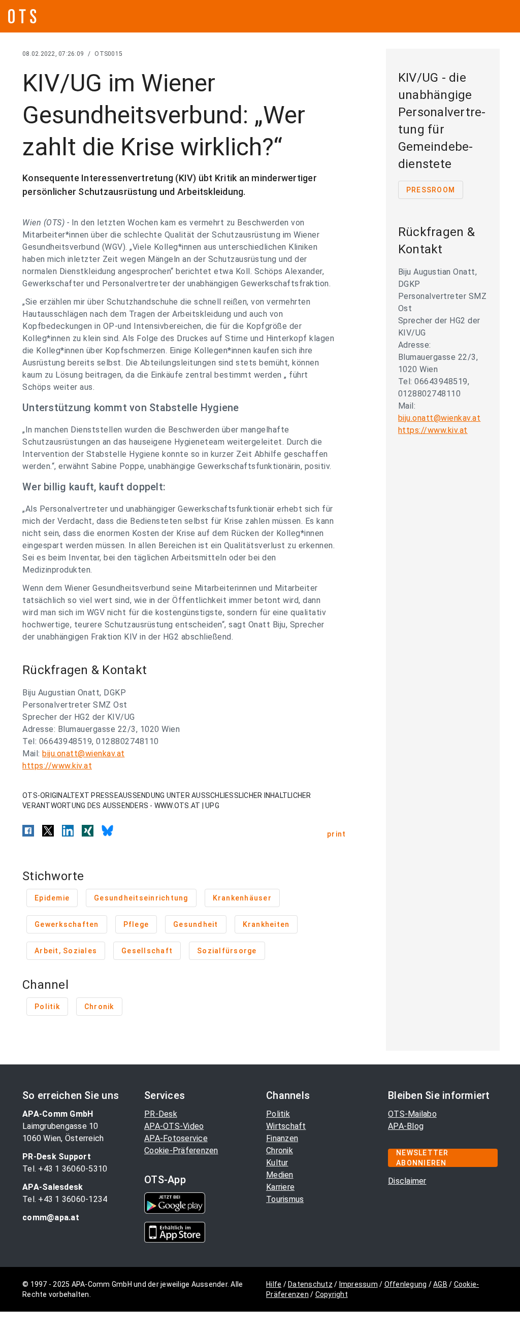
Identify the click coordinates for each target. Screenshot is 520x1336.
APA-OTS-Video (174, 1126)
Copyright (331, 1294)
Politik (278, 1114)
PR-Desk (160, 1114)
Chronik (279, 1150)
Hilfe (273, 1284)
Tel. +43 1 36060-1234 (64, 1199)
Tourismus (285, 1199)
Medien (280, 1175)
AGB (440, 1284)
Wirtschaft (286, 1126)
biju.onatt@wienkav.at (83, 753)
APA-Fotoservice (176, 1138)
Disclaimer (407, 1181)
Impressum (358, 1284)
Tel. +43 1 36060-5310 (64, 1169)
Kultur (277, 1162)
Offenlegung (405, 1284)
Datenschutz (310, 1284)
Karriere (280, 1187)
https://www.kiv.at (57, 766)
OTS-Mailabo (412, 1114)
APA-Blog (406, 1126)
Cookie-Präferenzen (181, 1150)
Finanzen (282, 1138)
